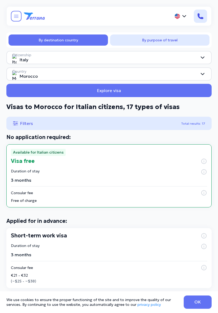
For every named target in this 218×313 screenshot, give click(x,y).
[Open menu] (16, 16)
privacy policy (149, 304)
